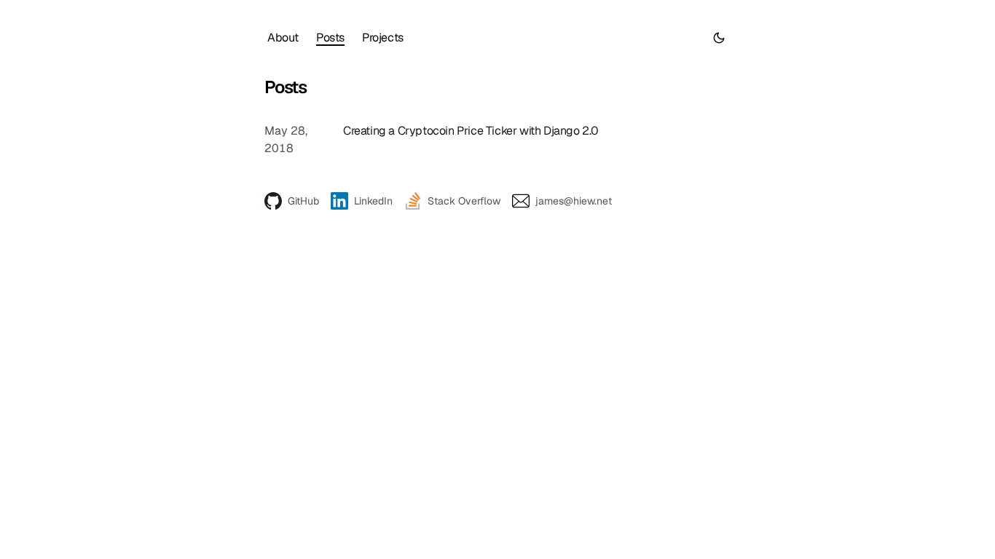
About (283, 37)
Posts (330, 37)
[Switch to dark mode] (719, 37)
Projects (383, 37)
